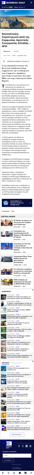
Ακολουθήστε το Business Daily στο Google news (17, 202)
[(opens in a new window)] (3, 473)
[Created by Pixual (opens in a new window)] (17, 468)
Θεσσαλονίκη (5, 211)
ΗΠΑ (13, 211)
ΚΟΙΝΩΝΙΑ (16, 51)
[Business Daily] (13, 2)
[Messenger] (20, 473)
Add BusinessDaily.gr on (17, 61)
